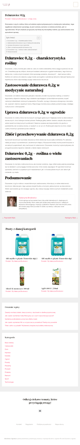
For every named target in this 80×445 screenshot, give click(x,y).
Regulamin (29, 424)
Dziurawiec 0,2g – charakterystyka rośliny (19, 40)
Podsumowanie (12, 52)
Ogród (7, 359)
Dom (6, 349)
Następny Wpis (71, 218)
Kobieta (7, 356)
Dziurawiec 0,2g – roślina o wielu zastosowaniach (22, 49)
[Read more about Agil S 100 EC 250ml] (57, 276)
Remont (7, 375)
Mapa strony (59, 424)
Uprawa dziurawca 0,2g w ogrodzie (18, 45)
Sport (7, 379)
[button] (40, 410)
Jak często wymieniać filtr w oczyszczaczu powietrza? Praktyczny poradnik (31, 322)
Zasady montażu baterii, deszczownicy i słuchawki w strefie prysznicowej (30, 312)
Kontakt (19, 424)
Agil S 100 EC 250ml (49, 288)
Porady (7, 362)
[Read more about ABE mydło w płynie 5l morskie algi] (57, 244)
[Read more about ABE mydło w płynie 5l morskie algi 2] (22, 244)
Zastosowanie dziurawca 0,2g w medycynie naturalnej (23, 43)
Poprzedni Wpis (8, 218)
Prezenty (8, 366)
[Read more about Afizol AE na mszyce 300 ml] (22, 276)
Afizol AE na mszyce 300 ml (17, 288)
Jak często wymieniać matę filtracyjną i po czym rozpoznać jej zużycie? (29, 316)
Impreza (7, 352)
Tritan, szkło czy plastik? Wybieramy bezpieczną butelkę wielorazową (29, 325)
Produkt (8, 19)
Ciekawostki (9, 346)
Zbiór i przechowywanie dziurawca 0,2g (20, 47)
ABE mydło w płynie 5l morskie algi (56, 258)
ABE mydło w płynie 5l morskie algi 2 (21, 258)
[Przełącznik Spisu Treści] (37, 38)
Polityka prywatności (44, 424)
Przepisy (8, 372)
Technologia (9, 382)
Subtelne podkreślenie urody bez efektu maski (21, 319)
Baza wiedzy (9, 343)
